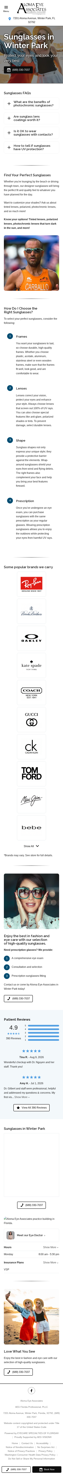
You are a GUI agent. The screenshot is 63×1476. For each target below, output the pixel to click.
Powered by (32, 1433)
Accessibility (42, 1443)
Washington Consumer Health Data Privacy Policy (30, 1454)
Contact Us (27, 1443)
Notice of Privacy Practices (21, 1451)
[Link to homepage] (31, 9)
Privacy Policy (45, 1451)
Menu (6, 11)
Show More (20, 1097)
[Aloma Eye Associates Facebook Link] (31, 1390)
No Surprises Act (45, 1447)
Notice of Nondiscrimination (20, 1447)
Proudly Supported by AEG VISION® (33, 1437)
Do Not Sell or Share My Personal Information (31, 1458)
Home (15, 1443)
